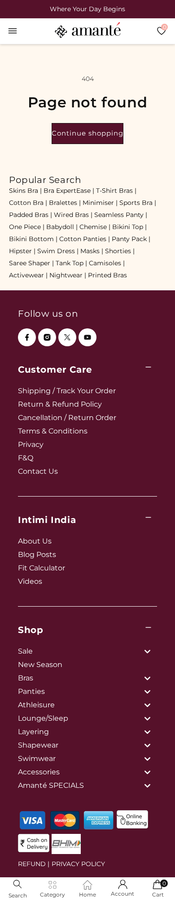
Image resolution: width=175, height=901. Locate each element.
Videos (30, 581)
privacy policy (78, 864)
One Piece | (26, 227)
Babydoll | (62, 227)
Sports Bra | (137, 203)
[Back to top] (153, 881)
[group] (87, 9)
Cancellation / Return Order (67, 417)
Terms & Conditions (53, 431)
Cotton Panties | (84, 239)
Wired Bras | (73, 215)
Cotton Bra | (28, 203)
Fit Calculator (41, 568)
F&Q (25, 458)
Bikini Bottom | (33, 239)
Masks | (91, 251)
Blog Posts (37, 554)
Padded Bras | (30, 215)
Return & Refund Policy (60, 404)
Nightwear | (67, 275)
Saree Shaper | (31, 263)
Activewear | (28, 275)
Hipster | (22, 251)
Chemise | (94, 227)
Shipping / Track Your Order (67, 391)
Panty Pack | (131, 239)
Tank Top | (71, 263)
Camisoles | (107, 263)
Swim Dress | (58, 251)
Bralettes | (65, 203)
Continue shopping (87, 133)
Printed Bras (107, 275)
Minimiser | (100, 203)
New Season (40, 664)
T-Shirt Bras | (116, 191)
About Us (35, 541)
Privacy (31, 444)
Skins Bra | (25, 191)
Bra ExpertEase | (69, 191)
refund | (33, 864)
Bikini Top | (129, 227)
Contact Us (38, 471)
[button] (13, 31)
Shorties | (120, 251)
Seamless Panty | (120, 215)
